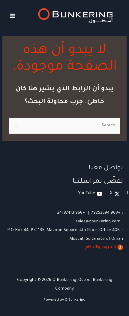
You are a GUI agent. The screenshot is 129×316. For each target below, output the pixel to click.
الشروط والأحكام (101, 247)
